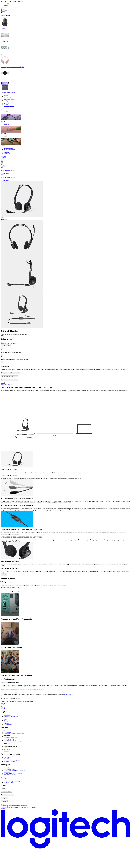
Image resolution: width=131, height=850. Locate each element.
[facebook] (4, 704)
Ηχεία (5, 736)
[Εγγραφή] (16, 693)
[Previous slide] (2, 574)
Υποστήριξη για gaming (9, 769)
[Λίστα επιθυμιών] (2, 162)
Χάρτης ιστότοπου (31, 807)
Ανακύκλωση (7, 723)
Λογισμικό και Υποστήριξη (7, 380)
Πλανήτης (3, 158)
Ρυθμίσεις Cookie (22, 807)
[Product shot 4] (22, 310)
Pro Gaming (6, 758)
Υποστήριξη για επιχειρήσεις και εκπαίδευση (14, 770)
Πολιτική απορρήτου (13, 807)
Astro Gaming (7, 757)
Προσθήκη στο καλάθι (6, 345)
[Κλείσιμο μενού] (2, 12)
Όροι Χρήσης (4, 807)
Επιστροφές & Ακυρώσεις (10, 774)
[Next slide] (5, 574)
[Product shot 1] (22, 199)
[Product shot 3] (22, 274)
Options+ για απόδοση (9, 782)
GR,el (3, 9)
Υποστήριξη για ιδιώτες (9, 767)
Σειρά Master (7, 749)
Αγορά (2, 10)
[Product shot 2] (22, 238)
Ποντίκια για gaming (9, 739)
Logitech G (6, 3)
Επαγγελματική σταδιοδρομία (11, 716)
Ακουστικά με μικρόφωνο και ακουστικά (14, 733)
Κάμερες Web (7, 735)
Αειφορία (6, 721)
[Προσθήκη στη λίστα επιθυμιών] (2, 218)
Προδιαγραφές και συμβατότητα (8, 372)
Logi (2, 167)
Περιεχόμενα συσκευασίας (7, 376)
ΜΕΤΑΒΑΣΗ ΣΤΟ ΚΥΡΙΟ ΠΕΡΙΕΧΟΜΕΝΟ (12, 1)
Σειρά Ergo (6, 751)
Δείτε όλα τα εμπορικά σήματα (28, 686)
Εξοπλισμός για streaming (10, 761)
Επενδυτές (6, 717)
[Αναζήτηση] (2, 160)
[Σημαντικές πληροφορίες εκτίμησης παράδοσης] (2, 355)
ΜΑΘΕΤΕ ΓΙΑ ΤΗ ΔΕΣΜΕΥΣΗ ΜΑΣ (10, 587)
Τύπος (5, 720)
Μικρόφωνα (6, 743)
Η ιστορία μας (7, 715)
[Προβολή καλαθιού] (2, 166)
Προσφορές (3, 157)
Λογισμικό (3, 156)
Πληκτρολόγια (7, 732)
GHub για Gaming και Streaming (12, 781)
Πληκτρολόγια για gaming (10, 740)
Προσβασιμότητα (8, 724)
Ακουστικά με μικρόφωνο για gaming (13, 741)
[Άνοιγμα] (4, 166)
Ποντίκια (6, 731)
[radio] (1, 342)
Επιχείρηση (6, 5)
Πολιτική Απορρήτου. (69, 694)
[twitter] (3, 704)
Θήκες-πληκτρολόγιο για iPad (11, 737)
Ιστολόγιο (6, 719)
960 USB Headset (5, 173)
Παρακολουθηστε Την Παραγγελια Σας (13, 773)
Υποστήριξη (4, 7)
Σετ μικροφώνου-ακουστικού (8, 170)
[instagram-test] (1, 704)
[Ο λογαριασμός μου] (2, 164)
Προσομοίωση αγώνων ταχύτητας (12, 760)
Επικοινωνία (7, 772)
